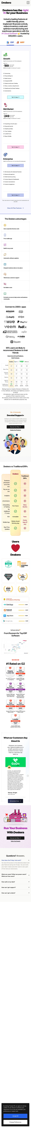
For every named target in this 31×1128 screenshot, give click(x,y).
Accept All (15, 1116)
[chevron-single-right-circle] (27, 775)
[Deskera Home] (6, 2)
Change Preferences (15, 1122)
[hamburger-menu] (28, 2)
